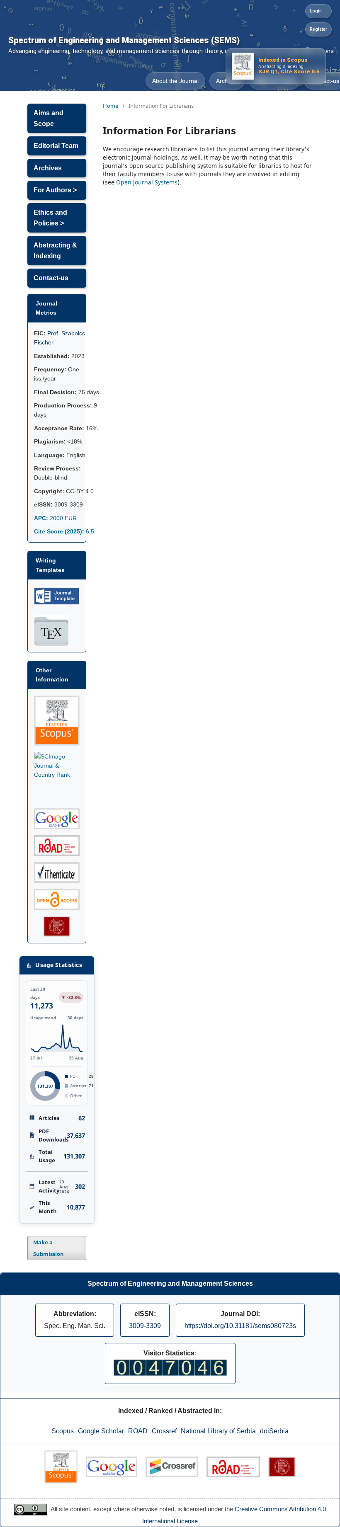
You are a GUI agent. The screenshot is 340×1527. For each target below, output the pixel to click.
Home (110, 105)
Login (316, 11)
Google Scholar (101, 1431)
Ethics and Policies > (50, 218)
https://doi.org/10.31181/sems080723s (240, 1325)
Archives (48, 168)
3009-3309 (145, 1325)
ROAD (138, 1431)
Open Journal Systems (146, 182)
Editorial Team (56, 145)
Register (318, 29)
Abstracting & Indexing (55, 250)
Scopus (62, 1431)
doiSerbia (274, 1431)
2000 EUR (55, 518)
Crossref (164, 1431)
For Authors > (55, 190)
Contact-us (51, 277)
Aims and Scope (48, 118)
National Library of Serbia (218, 1431)
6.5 (64, 531)
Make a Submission (48, 1248)
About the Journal (175, 81)
